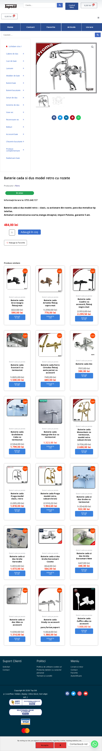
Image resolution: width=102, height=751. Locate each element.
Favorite (74, 673)
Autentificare (76, 676)
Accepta (44, 745)
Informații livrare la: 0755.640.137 (20, 200)
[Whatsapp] (94, 744)
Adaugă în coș (29, 232)
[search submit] (60, 5)
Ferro (17, 186)
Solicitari (6, 667)
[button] (54, 117)
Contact (6, 670)
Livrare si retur (77, 667)
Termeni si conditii (44, 676)
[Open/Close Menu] (98, 17)
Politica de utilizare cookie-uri (49, 667)
